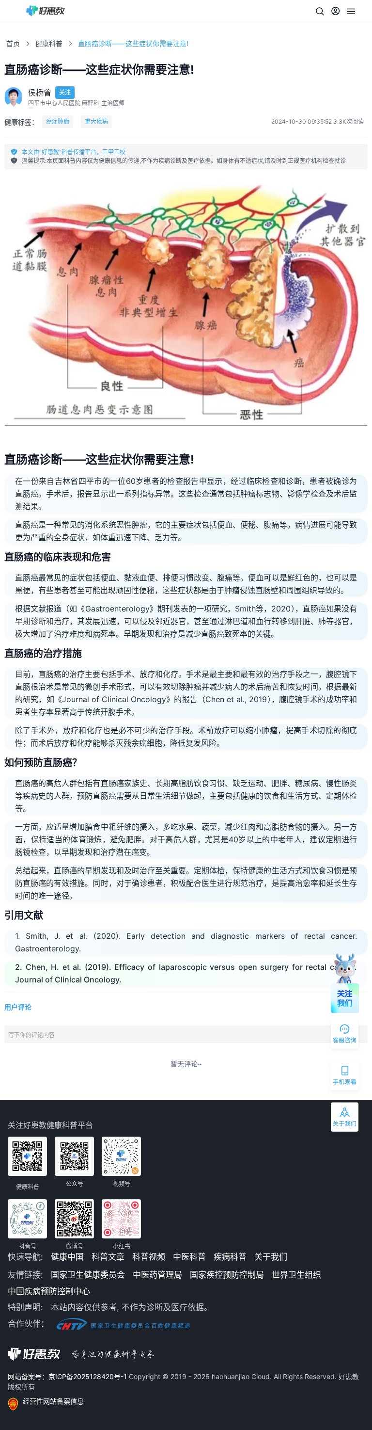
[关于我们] (345, 1119)
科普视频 (148, 1257)
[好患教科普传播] (45, 10)
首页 (13, 43)
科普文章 (108, 1257)
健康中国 (67, 1257)
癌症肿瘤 (57, 121)
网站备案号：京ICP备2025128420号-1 (68, 1376)
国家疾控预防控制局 (227, 1275)
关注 (65, 92)
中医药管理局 (157, 1275)
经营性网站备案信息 (53, 1401)
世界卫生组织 (296, 1275)
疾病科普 (230, 1257)
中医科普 (189, 1257)
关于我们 (270, 1257)
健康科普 (48, 43)
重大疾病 (96, 121)
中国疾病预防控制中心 (49, 1291)
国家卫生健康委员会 (88, 1275)
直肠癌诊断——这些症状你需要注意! (133, 43)
